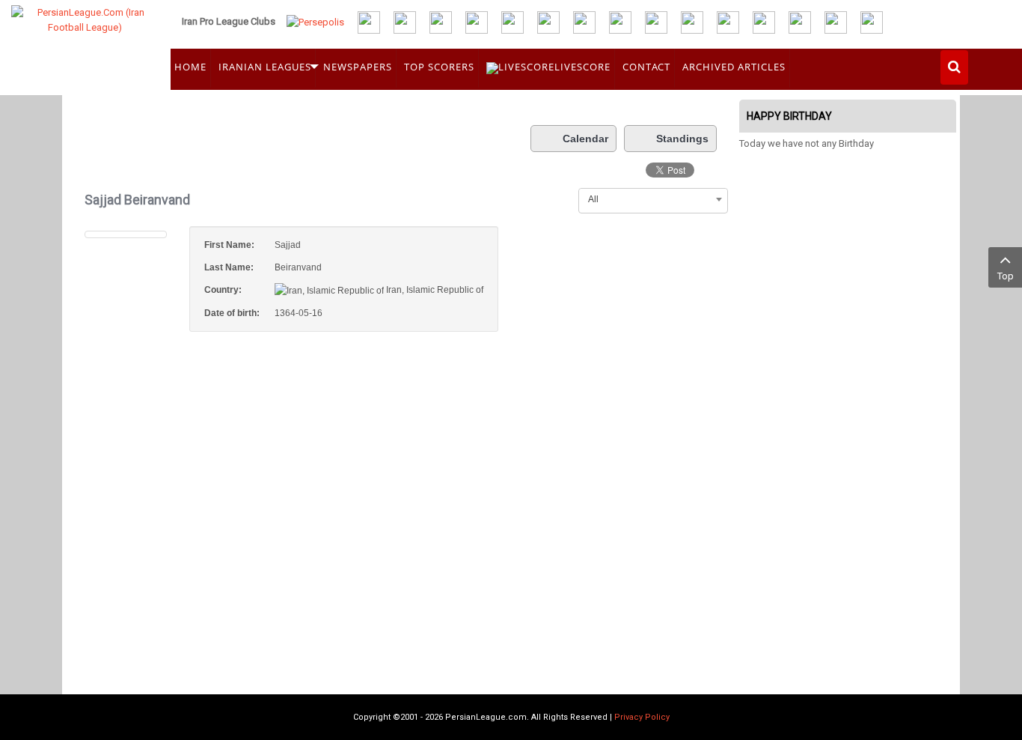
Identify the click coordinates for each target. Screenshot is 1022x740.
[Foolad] (620, 21)
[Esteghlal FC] (476, 21)
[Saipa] (728, 21)
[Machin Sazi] (764, 21)
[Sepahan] (512, 21)
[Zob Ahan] (584, 21)
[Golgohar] (656, 21)
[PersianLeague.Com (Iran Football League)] (85, 42)
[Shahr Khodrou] (692, 21)
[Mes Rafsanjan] (835, 21)
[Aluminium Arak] (871, 21)
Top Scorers (439, 66)
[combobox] (653, 199)
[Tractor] (369, 21)
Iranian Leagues (264, 66)
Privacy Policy (642, 717)
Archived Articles (734, 66)
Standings (682, 139)
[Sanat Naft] (548, 21)
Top (1005, 276)
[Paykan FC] (440, 21)
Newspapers (357, 66)
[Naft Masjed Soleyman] (405, 21)
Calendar (585, 139)
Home (190, 66)
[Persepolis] (315, 21)
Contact (646, 66)
